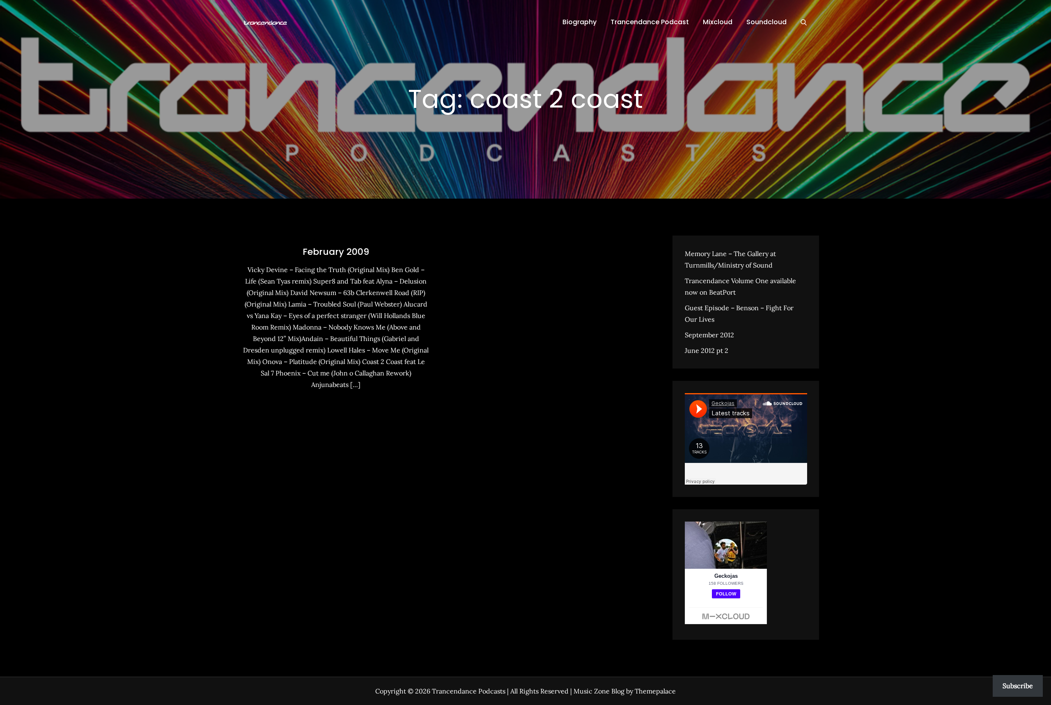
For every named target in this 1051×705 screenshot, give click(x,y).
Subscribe (1018, 686)
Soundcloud (766, 22)
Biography (579, 22)
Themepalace (655, 691)
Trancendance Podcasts (468, 691)
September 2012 (709, 335)
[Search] (804, 22)
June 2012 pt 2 (706, 350)
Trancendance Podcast (649, 22)
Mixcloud (717, 22)
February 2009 (336, 251)
